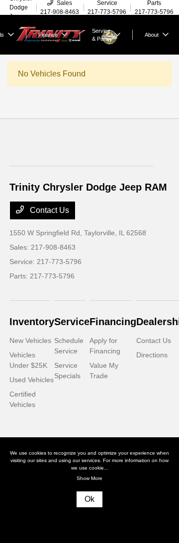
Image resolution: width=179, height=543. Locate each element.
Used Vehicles (31, 380)
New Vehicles (30, 340)
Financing (113, 321)
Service (72, 321)
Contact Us (48, 210)
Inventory (31, 321)
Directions (152, 355)
